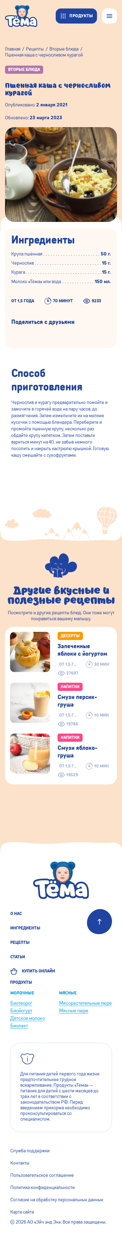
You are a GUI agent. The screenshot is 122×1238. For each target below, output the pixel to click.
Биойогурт (21, 1010)
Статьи (17, 957)
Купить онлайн (37, 971)
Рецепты (20, 942)
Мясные (68, 993)
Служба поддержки (30, 1150)
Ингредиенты (25, 928)
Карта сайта (22, 1211)
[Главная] (24, 16)
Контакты (19, 1163)
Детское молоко (27, 1018)
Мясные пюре (73, 1010)
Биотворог (21, 1003)
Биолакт (19, 1025)
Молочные (22, 993)
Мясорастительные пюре (85, 1003)
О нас (16, 914)
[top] (99, 921)
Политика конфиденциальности (42, 1187)
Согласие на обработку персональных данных (56, 1199)
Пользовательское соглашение (42, 1175)
